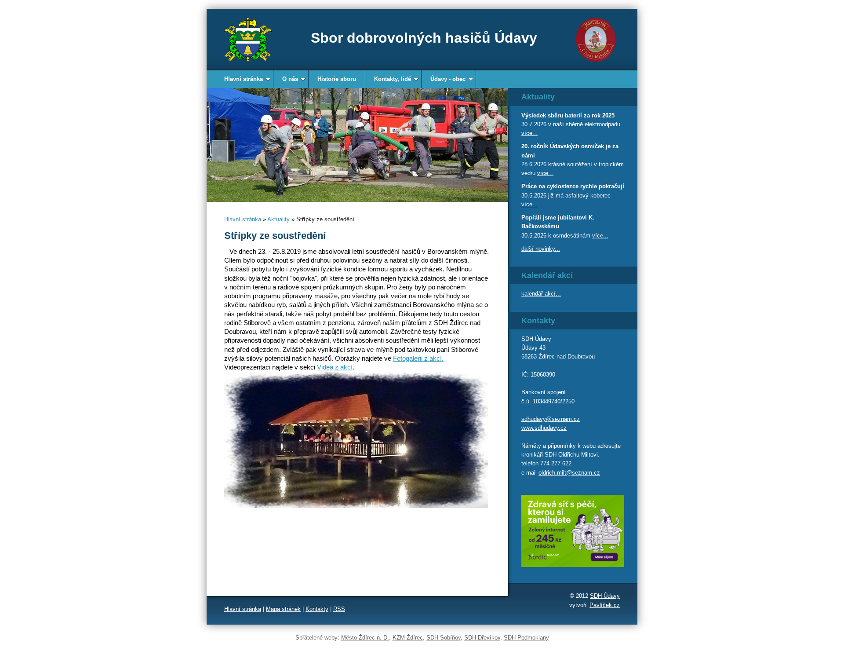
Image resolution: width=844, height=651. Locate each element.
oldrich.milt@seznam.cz (569, 472)
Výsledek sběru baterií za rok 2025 (568, 115)
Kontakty (317, 609)
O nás (290, 79)
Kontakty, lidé (392, 79)
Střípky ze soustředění (275, 235)
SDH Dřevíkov (482, 637)
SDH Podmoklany (526, 637)
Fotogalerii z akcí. (418, 358)
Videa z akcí (335, 367)
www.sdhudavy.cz (544, 427)
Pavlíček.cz (604, 605)
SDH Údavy (605, 595)
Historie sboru (336, 79)
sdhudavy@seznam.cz (550, 419)
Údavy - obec (448, 79)
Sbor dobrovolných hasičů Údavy (424, 38)
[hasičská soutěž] (357, 145)
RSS (339, 609)
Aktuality (278, 219)
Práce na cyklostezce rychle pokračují (572, 186)
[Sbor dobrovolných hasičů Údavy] (248, 39)
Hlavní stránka (243, 79)
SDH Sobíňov (443, 637)
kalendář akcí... (541, 293)
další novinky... (540, 248)
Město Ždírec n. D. (365, 637)
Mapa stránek (283, 609)
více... (529, 133)
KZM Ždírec (408, 637)
